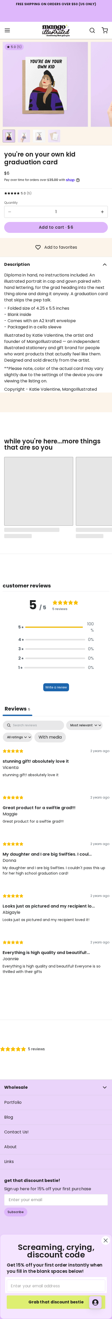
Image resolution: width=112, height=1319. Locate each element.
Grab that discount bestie (55, 1302)
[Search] (90, 30)
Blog (8, 1117)
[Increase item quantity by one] (102, 212)
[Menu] (9, 30)
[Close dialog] (105, 1240)
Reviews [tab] (17, 708)
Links (9, 1162)
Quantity (11, 203)
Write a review (56, 687)
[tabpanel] (56, 851)
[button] (56, 227)
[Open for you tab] (95, 1302)
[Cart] (102, 30)
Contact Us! (16, 1132)
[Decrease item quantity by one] (9, 212)
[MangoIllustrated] (56, 30)
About (10, 1147)
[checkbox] (50, 737)
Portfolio (13, 1102)
